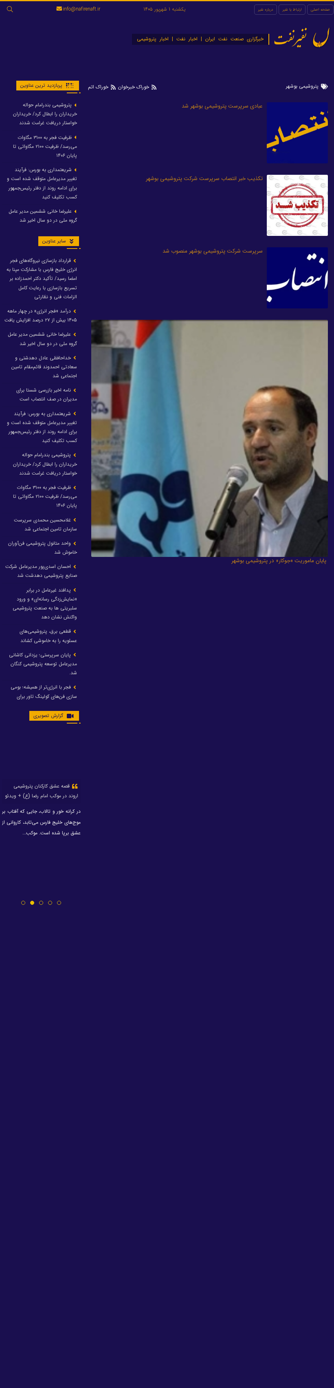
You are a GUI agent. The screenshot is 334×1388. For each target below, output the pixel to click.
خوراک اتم (99, 87)
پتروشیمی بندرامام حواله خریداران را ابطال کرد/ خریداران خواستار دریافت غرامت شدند (45, 114)
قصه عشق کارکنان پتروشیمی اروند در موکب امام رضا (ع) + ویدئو (41, 791)
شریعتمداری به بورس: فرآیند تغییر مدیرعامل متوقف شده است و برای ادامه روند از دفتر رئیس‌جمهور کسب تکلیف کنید (42, 183)
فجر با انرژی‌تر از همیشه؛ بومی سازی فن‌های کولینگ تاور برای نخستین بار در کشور (44, 696)
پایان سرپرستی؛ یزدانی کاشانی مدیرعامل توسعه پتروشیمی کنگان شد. (43, 664)
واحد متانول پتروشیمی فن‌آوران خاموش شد (42, 547)
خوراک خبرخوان (133, 87)
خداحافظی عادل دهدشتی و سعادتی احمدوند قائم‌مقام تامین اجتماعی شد (44, 367)
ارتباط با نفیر (292, 10)
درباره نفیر (265, 10)
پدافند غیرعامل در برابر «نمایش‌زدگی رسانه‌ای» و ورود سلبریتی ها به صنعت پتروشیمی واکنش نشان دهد (45, 603)
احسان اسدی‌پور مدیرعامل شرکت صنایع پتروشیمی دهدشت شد (41, 571)
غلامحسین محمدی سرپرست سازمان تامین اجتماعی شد (45, 524)
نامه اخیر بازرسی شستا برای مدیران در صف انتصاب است (46, 394)
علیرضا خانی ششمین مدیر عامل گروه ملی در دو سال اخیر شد (43, 215)
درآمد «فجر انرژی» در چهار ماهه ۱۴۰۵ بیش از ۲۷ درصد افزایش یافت (40, 315)
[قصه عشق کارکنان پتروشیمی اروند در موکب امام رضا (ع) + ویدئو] (41, 754)
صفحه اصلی (320, 10)
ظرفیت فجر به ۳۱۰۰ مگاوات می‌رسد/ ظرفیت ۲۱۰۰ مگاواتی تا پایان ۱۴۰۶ (45, 146)
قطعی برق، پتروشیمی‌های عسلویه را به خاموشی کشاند (48, 635)
